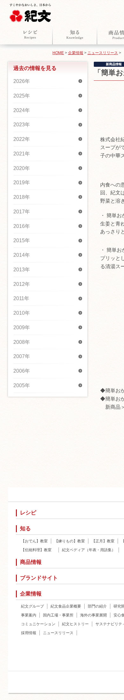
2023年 (21, 124)
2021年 (21, 153)
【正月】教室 (103, 541)
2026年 (21, 81)
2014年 (21, 255)
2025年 (21, 95)
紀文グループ (32, 606)
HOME (58, 53)
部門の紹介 (97, 606)
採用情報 (28, 633)
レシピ (30, 34)
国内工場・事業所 (58, 615)
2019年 (21, 182)
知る (74, 34)
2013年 (21, 269)
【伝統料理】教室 (38, 550)
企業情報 (75, 53)
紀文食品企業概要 (66, 606)
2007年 (21, 356)
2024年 (21, 110)
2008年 (21, 342)
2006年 (21, 371)
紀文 (30, 11)
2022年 (21, 139)
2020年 (21, 168)
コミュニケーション (38, 624)
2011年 (21, 298)
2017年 (21, 211)
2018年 (21, 197)
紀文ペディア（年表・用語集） (88, 550)
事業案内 (28, 615)
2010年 (21, 313)
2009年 (21, 327)
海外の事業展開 (93, 615)
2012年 (21, 284)
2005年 (21, 385)
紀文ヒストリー (75, 624)
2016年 (21, 226)
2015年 (21, 240)
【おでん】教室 (34, 541)
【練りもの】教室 (69, 541)
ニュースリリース (102, 53)
